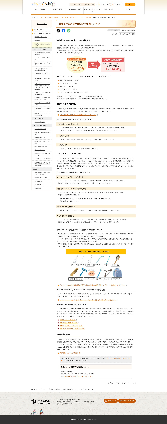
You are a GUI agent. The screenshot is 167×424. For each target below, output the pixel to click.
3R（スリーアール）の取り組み (82, 17)
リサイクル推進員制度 (40, 129)
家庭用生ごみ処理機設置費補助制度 (42, 133)
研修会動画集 (38, 188)
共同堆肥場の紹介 (39, 181)
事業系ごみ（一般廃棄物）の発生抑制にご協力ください (42, 98)
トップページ (45, 17)
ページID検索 (118, 4)
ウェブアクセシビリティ (87, 389)
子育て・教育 (57, 9)
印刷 (116, 34)
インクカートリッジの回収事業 (42, 158)
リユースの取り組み (40, 122)
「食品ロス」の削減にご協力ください (42, 58)
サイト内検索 (104, 4)
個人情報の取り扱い (69, 389)
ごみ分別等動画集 (39, 184)
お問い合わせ (112, 400)
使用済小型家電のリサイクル (42, 146)
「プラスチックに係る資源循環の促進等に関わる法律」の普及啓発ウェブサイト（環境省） (92, 285)
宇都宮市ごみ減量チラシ (41, 37)
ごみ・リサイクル (66, 17)
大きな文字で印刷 (128, 34)
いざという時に (77, 4)
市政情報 (127, 9)
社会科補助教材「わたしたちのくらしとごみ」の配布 (42, 173)
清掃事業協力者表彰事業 (41, 177)
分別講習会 (37, 40)
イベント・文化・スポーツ (92, 10)
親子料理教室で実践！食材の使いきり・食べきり (42, 53)
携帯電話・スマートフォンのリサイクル (42, 154)
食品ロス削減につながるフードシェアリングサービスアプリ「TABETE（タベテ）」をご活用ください (42, 86)
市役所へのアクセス (128, 400)
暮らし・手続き (40, 9)
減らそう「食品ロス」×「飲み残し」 (42, 63)
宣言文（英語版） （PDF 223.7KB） (71, 325)
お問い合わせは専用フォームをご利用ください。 (79, 376)
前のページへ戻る (115, 383)
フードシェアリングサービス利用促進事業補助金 (42, 93)
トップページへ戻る (130, 383)
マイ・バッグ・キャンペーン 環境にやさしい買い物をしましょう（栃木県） (88, 300)
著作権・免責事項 (54, 389)
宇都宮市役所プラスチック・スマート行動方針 (42, 114)
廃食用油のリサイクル (40, 137)
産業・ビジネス (109, 9)
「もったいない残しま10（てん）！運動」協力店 (42, 69)
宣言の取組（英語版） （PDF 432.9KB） (72, 328)
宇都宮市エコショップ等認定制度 (70, 353)
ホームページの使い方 (38, 389)
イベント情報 (90, 4)
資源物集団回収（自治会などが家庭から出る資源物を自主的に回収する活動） (42, 164)
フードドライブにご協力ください (42, 74)
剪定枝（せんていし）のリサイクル (42, 142)
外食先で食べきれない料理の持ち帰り (42, 103)
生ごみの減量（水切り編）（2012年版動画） (78, 115)
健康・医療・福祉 (75, 9)
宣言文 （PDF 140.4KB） (67, 320)
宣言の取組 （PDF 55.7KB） (68, 323)
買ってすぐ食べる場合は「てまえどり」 (42, 79)
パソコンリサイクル (40, 150)
